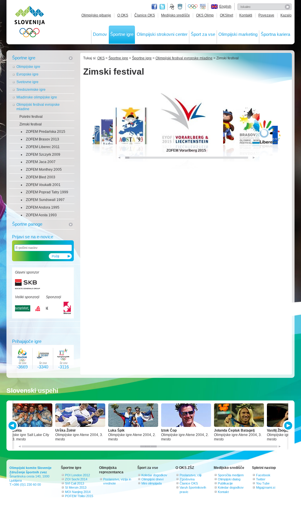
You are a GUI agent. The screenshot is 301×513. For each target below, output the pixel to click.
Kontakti (245, 15)
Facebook (263, 475)
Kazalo (286, 15)
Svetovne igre (27, 82)
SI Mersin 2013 (75, 487)
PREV (13, 425)
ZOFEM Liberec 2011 (43, 147)
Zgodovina (187, 479)
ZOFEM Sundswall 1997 (45, 200)
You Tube (263, 483)
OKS (101, 58)
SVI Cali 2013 (74, 483)
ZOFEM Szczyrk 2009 (43, 154)
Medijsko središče (175, 15)
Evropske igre (27, 74)
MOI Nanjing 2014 (78, 492)
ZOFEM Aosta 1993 (41, 215)
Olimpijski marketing (237, 34)
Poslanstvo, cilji (190, 475)
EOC (203, 7)
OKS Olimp (205, 15)
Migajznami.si (265, 487)
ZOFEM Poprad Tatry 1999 (47, 192)
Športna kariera (275, 34)
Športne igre (121, 34)
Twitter (162, 7)
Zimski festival (30, 124)
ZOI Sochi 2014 (76, 479)
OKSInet (226, 15)
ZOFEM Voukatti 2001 (43, 185)
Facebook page (154, 7)
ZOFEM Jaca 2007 (41, 162)
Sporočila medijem (231, 475)
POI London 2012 (77, 475)
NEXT (288, 425)
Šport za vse (203, 34)
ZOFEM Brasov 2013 (42, 139)
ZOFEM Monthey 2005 (44, 169)
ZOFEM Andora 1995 (42, 207)
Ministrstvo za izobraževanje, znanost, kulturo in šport (180, 7)
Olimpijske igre (28, 67)
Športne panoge (27, 224)
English (225, 6)
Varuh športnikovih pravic (193, 489)
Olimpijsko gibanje (96, 15)
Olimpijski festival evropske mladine (38, 107)
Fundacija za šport (172, 7)
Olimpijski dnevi (152, 479)
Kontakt (223, 492)
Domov (100, 34)
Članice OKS (144, 15)
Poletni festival (31, 117)
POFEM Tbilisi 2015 (79, 496)
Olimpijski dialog (229, 479)
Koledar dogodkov (154, 475)
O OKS (122, 15)
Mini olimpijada (151, 483)
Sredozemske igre (31, 90)
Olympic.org (193, 7)
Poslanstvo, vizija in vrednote (117, 481)
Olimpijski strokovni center (162, 34)
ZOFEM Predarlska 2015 (45, 132)
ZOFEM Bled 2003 (40, 177)
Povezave (266, 15)
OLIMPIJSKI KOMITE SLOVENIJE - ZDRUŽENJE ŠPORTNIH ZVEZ (30, 23)
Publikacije (225, 483)
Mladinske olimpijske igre (36, 97)
